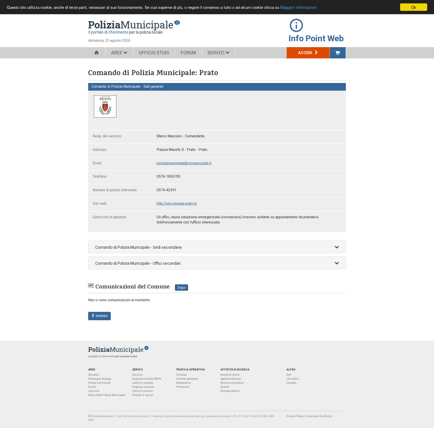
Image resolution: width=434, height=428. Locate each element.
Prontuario (182, 387)
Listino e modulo (142, 382)
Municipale (130, 24)
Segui (181, 287)
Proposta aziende (143, 387)
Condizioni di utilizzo (319, 416)
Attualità (93, 374)
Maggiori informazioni (298, 7)
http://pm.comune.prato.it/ (177, 203)
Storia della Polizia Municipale (106, 395)
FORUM (188, 52)
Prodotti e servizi (142, 395)
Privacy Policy (295, 416)
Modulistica (183, 382)
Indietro (101, 316)
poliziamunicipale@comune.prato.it (184, 163)
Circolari (181, 374)
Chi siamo (292, 378)
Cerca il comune (142, 391)
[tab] (217, 247)
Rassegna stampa (99, 378)
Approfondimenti (230, 378)
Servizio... (138, 374)
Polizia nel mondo (99, 382)
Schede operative (187, 378)
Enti (288, 374)
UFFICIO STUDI (154, 52)
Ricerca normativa (231, 382)
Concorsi (93, 391)
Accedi (305, 52)
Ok (413, 7)
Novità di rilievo (229, 374)
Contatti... (292, 382)
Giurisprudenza (229, 391)
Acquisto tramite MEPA (146, 378)
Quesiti (224, 387)
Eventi (92, 387)
